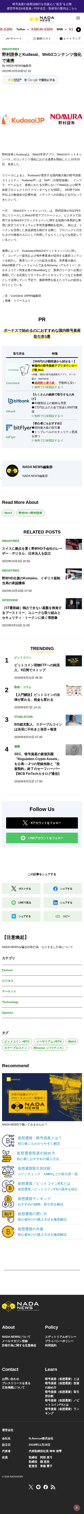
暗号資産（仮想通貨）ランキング (62, 1411)
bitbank (10, 411)
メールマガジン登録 (15, 1341)
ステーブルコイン (15, 1047)
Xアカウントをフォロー (46, 822)
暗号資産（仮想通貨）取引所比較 (62, 1394)
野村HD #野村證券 (30, 512)
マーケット (9, 991)
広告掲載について (13, 1387)
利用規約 (50, 1345)
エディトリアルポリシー (60, 1336)
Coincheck (13, 383)
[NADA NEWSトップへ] (42, 19)
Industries (10, 49)
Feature (7, 970)
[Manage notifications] (76, 1507)
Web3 (8, 512)
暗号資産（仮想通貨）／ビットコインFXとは (62, 1402)
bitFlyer (11, 437)
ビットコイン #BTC (17, 1041)
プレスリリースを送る (16, 1383)
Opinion (7, 1012)
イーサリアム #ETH (49, 1041)
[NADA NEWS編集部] (12, 471)
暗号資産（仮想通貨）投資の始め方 (62, 1385)
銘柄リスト (44, 38)
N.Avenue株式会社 (41, 1438)
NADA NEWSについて (16, 1336)
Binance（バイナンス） (49, 1047)
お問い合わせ (10, 1378)
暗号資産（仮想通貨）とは (62, 1378)
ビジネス (7, 980)
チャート (16, 38)
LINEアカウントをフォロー (45, 838)
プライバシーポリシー (59, 1341)
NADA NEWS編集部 (18, 65)
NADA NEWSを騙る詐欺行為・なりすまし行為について (37, 947)
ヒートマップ (72, 38)
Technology (10, 1002)
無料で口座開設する (47, 387)
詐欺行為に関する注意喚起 (19, 1345)
